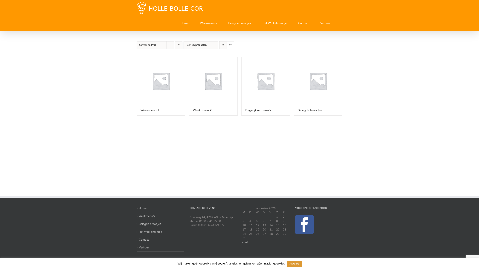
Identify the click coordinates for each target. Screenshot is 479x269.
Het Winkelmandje (150, 232)
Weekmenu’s (147, 216)
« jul (245, 242)
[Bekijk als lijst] (230, 45)
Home (143, 208)
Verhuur (144, 247)
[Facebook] (304, 224)
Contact (144, 239)
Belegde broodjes (150, 224)
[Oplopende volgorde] (178, 45)
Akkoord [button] (294, 263)
